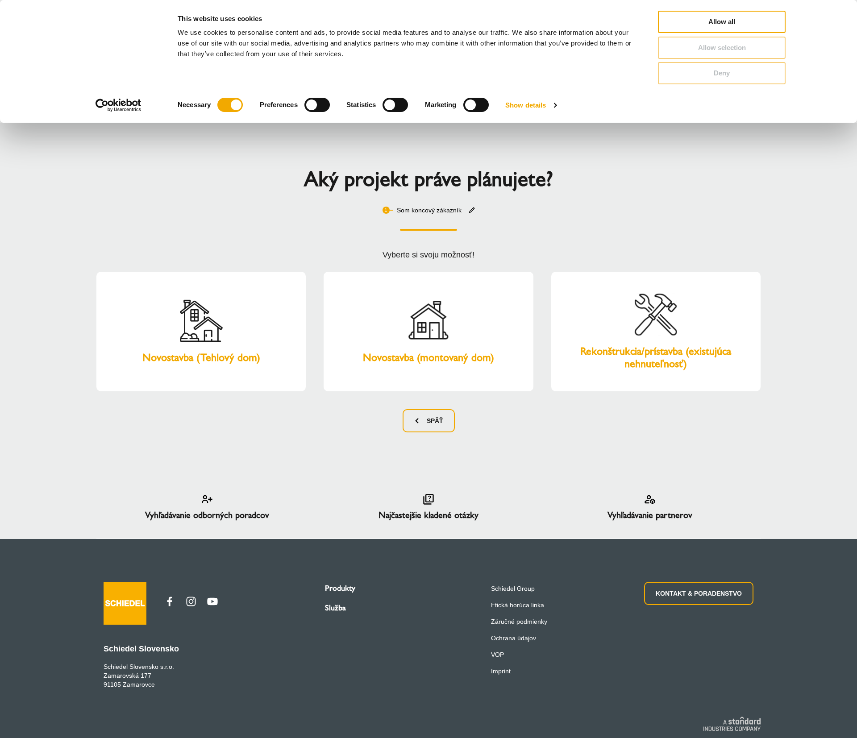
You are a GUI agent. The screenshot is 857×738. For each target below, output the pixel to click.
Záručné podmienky (519, 621)
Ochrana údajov (513, 638)
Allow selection (722, 47)
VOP (497, 654)
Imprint (501, 671)
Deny (722, 73)
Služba (335, 608)
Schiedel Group (513, 588)
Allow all (721, 21)
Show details (525, 105)
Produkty (340, 588)
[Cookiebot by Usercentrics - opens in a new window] (118, 105)
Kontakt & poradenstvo (699, 593)
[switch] (317, 105)
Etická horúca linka (517, 605)
